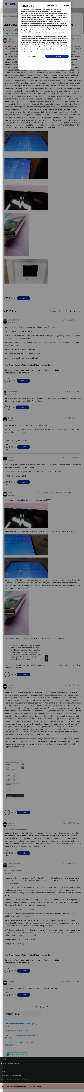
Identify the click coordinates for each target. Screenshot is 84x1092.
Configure (32, 57)
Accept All (57, 56)
